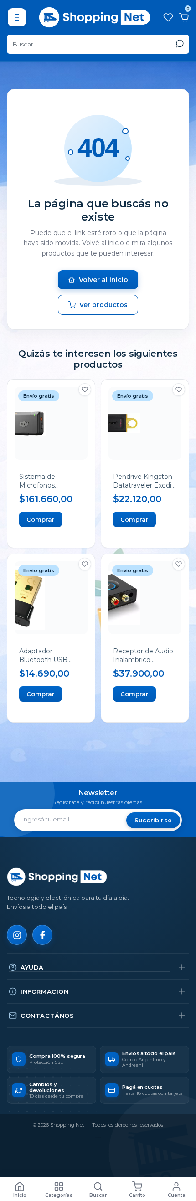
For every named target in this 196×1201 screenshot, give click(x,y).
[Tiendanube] (98, 1137)
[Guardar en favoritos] (84, 389)
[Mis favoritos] (167, 17)
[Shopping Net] (57, 876)
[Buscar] (179, 43)
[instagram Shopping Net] (17, 935)
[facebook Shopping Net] (42, 935)
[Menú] (17, 17)
